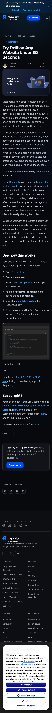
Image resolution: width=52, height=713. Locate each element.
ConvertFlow (9, 405)
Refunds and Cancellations (34, 595)
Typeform (43, 405)
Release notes (34, 619)
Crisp (5, 409)
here (43, 413)
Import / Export (9, 597)
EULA (4, 637)
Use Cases (8, 434)
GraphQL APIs (8, 579)
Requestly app (19, 272)
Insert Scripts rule (22, 282)
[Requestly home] (10, 18)
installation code (25, 301)
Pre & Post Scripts (10, 583)
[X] (11, 553)
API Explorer (33, 633)
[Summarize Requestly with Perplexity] (20, 525)
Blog (12, 36)
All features (7, 606)
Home (4, 36)
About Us (6, 619)
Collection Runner (10, 592)
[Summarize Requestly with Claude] (9, 525)
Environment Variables (12, 574)
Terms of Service (35, 589)
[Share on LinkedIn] (11, 491)
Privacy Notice (29, 664)
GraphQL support (36, 628)
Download (33, 18)
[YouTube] (17, 553)
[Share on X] (4, 491)
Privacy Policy (34, 585)
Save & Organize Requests (9, 568)
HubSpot (22, 405)
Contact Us (7, 624)
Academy (32, 580)
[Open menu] (47, 18)
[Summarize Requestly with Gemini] (26, 525)
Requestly (14, 182)
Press (4, 633)
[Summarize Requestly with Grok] (15, 525)
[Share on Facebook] (17, 491)
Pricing (31, 566)
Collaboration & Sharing (12, 601)
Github (31, 637)
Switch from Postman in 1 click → (26, 10)
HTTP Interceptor (26, 36)
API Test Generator (10, 588)
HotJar (17, 409)
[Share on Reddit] (23, 491)
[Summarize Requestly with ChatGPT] (4, 525)
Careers (5, 628)
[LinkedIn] (4, 553)
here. (36, 424)
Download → (15, 465)
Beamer (32, 405)
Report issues (34, 624)
